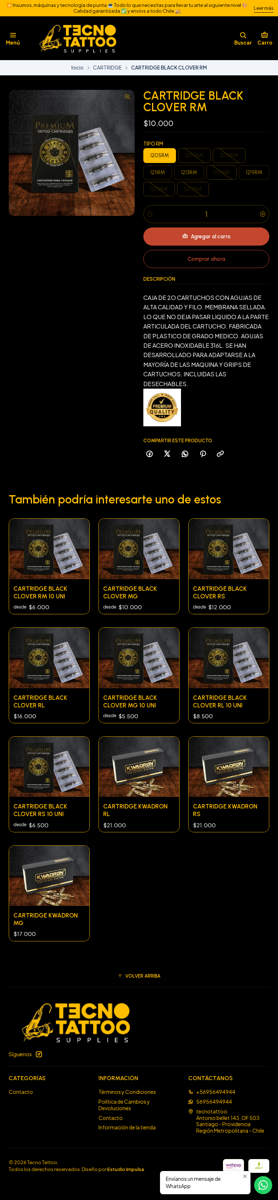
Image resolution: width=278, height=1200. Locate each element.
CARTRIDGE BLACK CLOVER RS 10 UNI (40, 810)
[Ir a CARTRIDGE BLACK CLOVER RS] (229, 549)
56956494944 (214, 1101)
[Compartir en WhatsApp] (185, 454)
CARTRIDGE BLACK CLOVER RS (220, 592)
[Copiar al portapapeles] (220, 454)
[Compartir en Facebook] (149, 454)
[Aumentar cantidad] (263, 214)
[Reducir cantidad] (150, 214)
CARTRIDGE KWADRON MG (45, 919)
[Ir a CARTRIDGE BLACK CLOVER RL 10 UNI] (229, 658)
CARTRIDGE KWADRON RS (225, 810)
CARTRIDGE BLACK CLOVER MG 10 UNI (130, 701)
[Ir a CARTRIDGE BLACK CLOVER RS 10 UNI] (49, 767)
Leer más (264, 8)
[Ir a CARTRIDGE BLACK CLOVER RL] (49, 658)
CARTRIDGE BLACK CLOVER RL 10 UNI (220, 701)
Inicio (77, 67)
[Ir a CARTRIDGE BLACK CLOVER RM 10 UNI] (49, 549)
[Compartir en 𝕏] (167, 454)
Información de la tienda (127, 1127)
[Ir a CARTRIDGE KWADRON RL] (139, 767)
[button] (139, 976)
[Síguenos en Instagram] (38, 1054)
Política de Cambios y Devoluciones (124, 1104)
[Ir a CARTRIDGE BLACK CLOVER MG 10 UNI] (139, 658)
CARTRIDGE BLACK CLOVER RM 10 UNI (40, 592)
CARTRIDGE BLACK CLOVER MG (130, 592)
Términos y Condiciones (127, 1091)
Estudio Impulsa (125, 1169)
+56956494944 (215, 1091)
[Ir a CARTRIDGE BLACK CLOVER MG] (139, 549)
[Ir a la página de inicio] (73, 38)
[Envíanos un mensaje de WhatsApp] (263, 1185)
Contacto (21, 1091)
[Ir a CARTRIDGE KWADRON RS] (229, 767)
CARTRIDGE (107, 67)
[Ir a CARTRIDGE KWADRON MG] (49, 876)
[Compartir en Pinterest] (203, 454)
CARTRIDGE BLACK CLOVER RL (40, 701)
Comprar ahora (206, 259)
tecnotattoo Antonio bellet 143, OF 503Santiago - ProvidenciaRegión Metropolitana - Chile (230, 1121)
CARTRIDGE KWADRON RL (135, 810)
